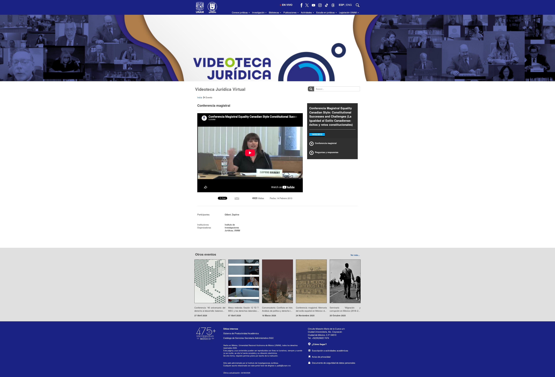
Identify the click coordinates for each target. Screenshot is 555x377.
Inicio (199, 97)
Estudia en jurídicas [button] (325, 12)
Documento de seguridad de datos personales (333, 362)
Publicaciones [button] (290, 12)
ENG (349, 5)
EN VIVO (287, 5)
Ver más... (355, 255)
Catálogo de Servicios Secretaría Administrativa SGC (248, 337)
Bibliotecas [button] (274, 12)
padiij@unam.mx (284, 365)
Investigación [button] (258, 12)
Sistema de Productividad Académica (241, 333)
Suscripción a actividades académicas (330, 350)
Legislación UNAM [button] (348, 12)
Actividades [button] (306, 12)
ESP (341, 5)
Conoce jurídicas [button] (240, 12)
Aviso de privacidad (321, 356)
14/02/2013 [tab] (317, 134)
